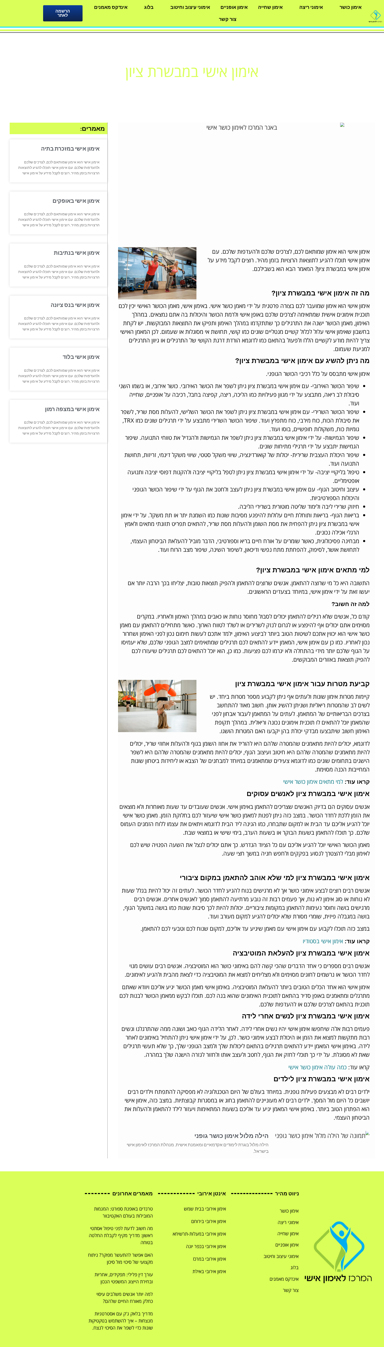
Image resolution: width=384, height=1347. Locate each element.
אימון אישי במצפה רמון (72, 409)
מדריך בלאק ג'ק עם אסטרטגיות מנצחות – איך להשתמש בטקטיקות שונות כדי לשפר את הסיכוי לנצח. (121, 1320)
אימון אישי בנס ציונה (75, 304)
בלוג (149, 7)
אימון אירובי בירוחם (208, 1221)
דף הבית (214, 87)
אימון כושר (351, 7)
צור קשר (227, 19)
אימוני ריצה (311, 7)
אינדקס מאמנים (110, 7)
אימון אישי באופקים (76, 200)
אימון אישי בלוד (81, 356)
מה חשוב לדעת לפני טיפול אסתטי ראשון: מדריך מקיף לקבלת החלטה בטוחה (121, 1235)
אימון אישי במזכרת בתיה (70, 148)
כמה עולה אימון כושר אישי (317, 1067)
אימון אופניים (234, 7)
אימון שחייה (270, 7)
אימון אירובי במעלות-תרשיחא (199, 1234)
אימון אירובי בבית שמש (205, 1209)
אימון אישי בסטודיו (323, 941)
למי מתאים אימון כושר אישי (313, 781)
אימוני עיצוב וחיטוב (190, 7)
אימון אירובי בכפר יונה (206, 1246)
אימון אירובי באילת (209, 1271)
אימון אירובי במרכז (209, 1259)
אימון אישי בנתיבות (77, 252)
